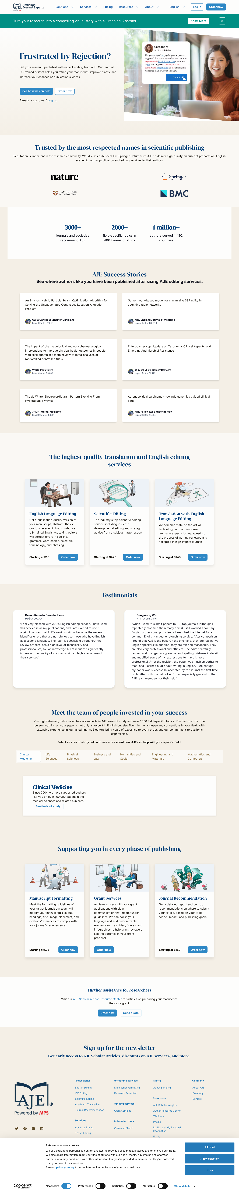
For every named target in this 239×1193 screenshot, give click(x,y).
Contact (197, 1098)
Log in (197, 7)
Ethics (156, 1136)
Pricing (108, 7)
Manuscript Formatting (127, 1087)
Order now (216, 7)
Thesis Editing (83, 1132)
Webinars (158, 1116)
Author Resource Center (167, 1110)
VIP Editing (81, 1093)
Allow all (210, 1147)
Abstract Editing (84, 1127)
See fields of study (48, 806)
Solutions (61, 7)
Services (86, 7)
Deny (210, 1170)
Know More (198, 21)
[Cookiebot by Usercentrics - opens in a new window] (22, 1186)
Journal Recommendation (89, 1109)
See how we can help (36, 91)
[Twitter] (16, 1128)
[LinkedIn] (41, 1128)
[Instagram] (33, 1128)
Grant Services (122, 1110)
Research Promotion (125, 1093)
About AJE (198, 1087)
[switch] (101, 1186)
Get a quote (131, 1013)
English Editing (83, 1087)
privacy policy (65, 1167)
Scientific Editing (84, 1098)
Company (197, 1093)
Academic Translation (87, 1104)
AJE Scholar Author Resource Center (97, 999)
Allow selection (210, 1158)
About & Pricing (162, 1087)
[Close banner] (222, 20)
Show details (182, 1186)
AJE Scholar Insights (165, 1105)
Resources (126, 7)
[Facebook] (25, 1128)
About (149, 7)
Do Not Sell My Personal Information (167, 1129)
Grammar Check (123, 1128)
